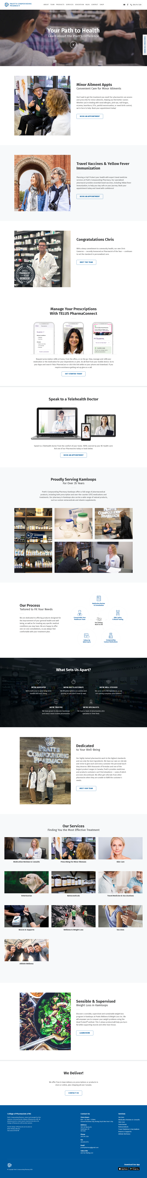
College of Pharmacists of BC (19, 1114)
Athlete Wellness (124, 1134)
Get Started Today (73, 374)
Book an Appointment (90, 116)
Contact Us (73, 1093)
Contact (94, 5)
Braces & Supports (125, 1132)
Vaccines (121, 1117)
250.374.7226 (137, 5)
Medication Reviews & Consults (129, 1120)
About (46, 5)
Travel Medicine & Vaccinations (128, 1129)
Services (70, 5)
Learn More (85, 1033)
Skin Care (121, 1122)
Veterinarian (122, 1124)
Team (52, 5)
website (30, 1123)
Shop (102, 5)
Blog (88, 5)
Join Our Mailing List (87, 1153)
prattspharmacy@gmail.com (89, 1147)
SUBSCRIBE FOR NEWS (145, 44)
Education (79, 5)
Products (60, 5)
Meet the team (86, 262)
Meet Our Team (86, 788)
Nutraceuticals (123, 1127)
